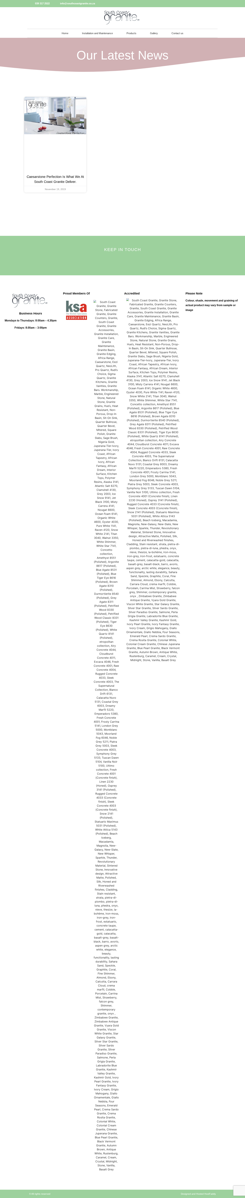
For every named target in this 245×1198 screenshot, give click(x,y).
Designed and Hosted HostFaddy (198, 1194)
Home (65, 33)
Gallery (154, 33)
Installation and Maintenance (97, 33)
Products (131, 33)
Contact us (177, 33)
